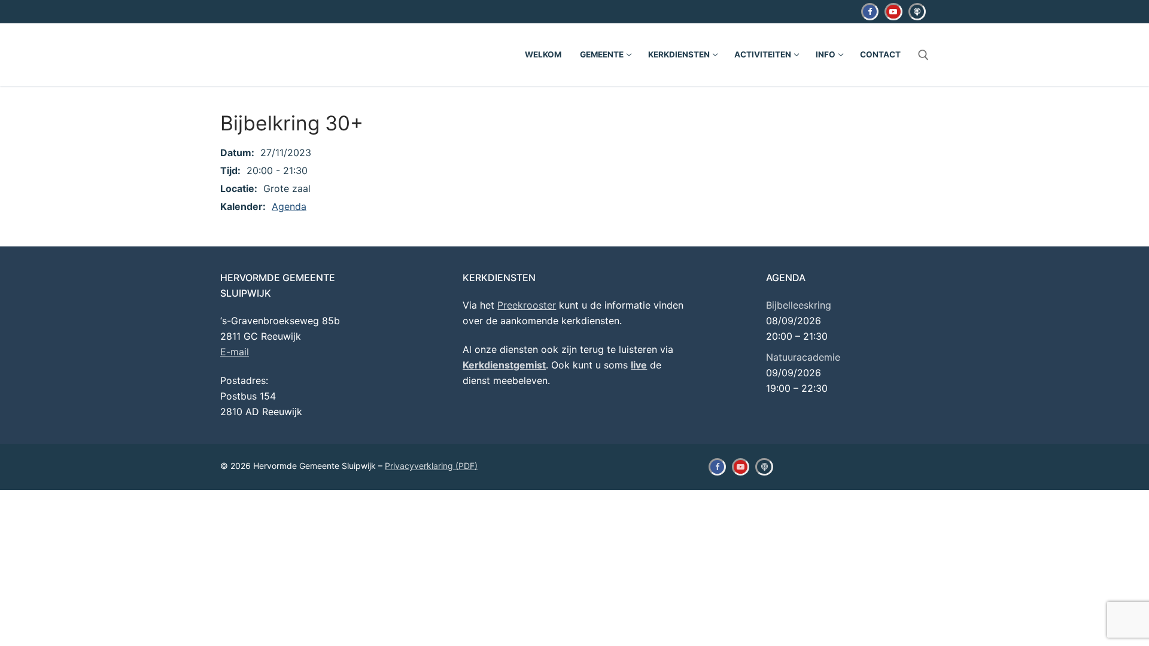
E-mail (234, 352)
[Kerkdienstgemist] (917, 11)
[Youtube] (893, 11)
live (639, 365)
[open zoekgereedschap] (923, 55)
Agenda (289, 206)
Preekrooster (526, 305)
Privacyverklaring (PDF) (431, 466)
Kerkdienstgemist (504, 365)
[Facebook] (870, 11)
